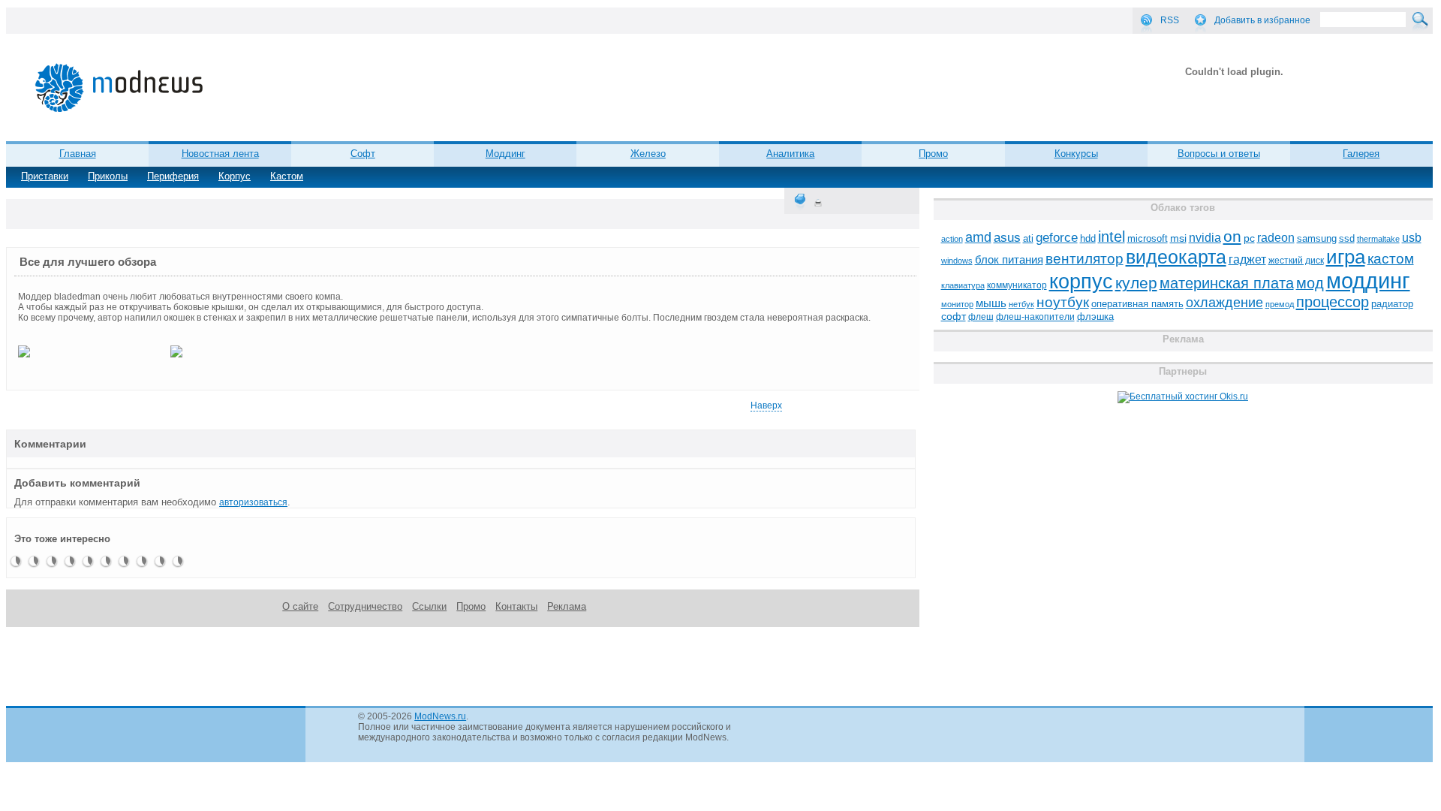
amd (978, 237)
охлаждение (1224, 302)
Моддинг (505, 153)
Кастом (286, 176)
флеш (981, 317)
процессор (1332, 302)
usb (1411, 237)
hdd (1088, 239)
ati (1028, 238)
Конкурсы (1076, 153)
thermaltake (1378, 238)
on (1232, 237)
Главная (77, 153)
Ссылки (429, 606)
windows (957, 260)
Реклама (566, 606)
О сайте (300, 606)
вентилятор (1084, 259)
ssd (1347, 238)
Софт (362, 153)
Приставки (44, 176)
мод (1310, 283)
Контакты (516, 606)
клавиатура (963, 285)
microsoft (1147, 238)
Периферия (173, 176)
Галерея (1361, 153)
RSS (1169, 20)
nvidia (1205, 237)
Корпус (234, 176)
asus (1007, 237)
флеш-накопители (1035, 317)
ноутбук (1062, 302)
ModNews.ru (440, 716)
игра (1345, 256)
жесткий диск (1296, 260)
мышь (991, 303)
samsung (1317, 239)
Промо (933, 153)
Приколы (108, 176)
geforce (1057, 238)
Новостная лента (220, 153)
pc (1249, 238)
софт (953, 316)
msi (1178, 238)
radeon (1276, 237)
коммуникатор (1017, 285)
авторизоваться (253, 502)
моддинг (1368, 280)
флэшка (1095, 316)
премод (1279, 304)
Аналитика (790, 153)
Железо (648, 153)
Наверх (766, 405)
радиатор (1392, 303)
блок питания (1009, 260)
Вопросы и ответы (1219, 153)
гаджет (1247, 259)
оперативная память (1137, 304)
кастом (1390, 259)
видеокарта (1176, 256)
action (952, 238)
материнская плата (1227, 283)
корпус (1081, 281)
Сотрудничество (365, 606)
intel (1111, 236)
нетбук (1021, 304)
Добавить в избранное (1262, 20)
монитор (957, 304)
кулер (1136, 282)
